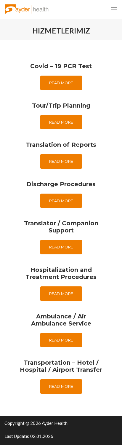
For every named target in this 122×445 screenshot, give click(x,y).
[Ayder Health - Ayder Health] (28, 9)
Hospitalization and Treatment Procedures (61, 273)
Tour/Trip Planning (61, 105)
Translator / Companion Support (61, 227)
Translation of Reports (61, 144)
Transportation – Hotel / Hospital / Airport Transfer (61, 366)
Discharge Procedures (61, 184)
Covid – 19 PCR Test (61, 66)
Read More (61, 82)
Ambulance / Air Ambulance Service (61, 320)
